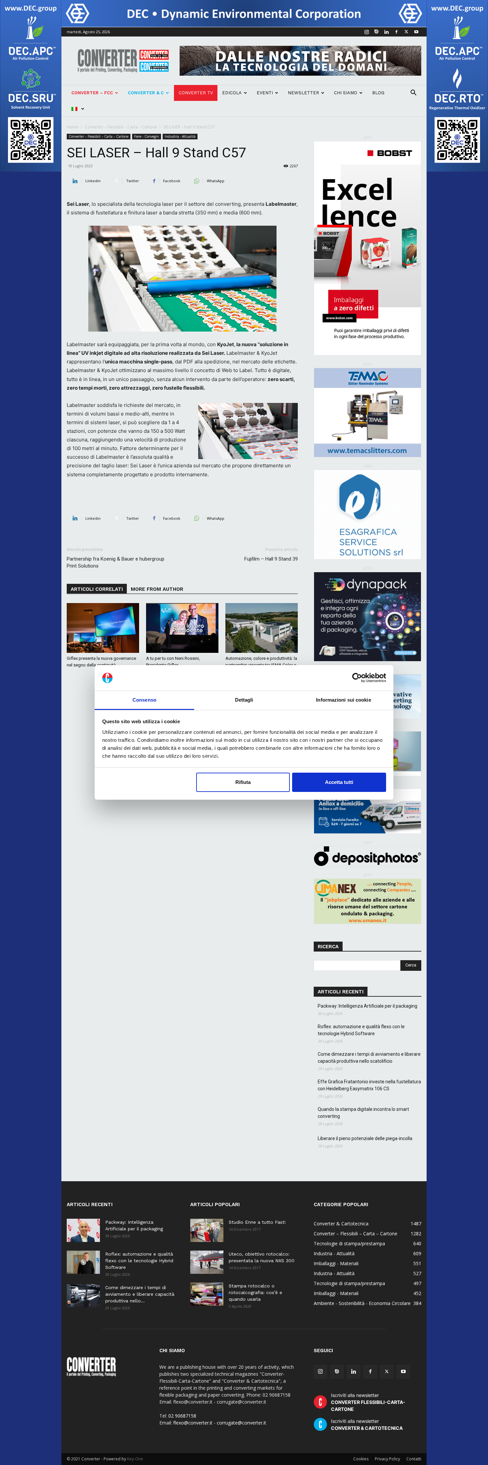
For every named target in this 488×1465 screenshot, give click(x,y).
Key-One (135, 1459)
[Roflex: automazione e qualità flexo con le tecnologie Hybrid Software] (83, 1262)
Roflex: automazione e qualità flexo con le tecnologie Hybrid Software (361, 1030)
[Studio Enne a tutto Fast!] (206, 1230)
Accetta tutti (339, 782)
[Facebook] (396, 32)
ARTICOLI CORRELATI (97, 589)
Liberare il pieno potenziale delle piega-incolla (365, 1138)
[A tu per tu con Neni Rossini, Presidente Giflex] (182, 628)
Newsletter (303, 92)
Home (72, 127)
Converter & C (146, 92)
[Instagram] (366, 32)
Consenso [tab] (144, 700)
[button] (413, 93)
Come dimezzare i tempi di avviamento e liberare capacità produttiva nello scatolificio (369, 1057)
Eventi (265, 92)
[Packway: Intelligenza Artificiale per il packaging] (83, 1230)
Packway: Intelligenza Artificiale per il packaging (367, 1006)
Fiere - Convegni (146, 136)
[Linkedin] (386, 32)
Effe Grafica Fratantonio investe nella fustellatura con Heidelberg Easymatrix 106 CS (369, 1085)
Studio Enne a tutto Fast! (257, 1222)
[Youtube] (416, 32)
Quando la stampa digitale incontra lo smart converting (363, 1113)
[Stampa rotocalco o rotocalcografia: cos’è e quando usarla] (206, 1294)
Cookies (360, 1459)
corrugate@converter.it (241, 1423)
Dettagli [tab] (244, 700)
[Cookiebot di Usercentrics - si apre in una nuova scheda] (357, 678)
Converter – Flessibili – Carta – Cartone (121, 127)
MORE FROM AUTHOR (157, 589)
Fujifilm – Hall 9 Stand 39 (271, 559)
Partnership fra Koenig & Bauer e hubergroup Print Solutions (115, 562)
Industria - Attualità (180, 136)
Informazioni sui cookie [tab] (343, 700)
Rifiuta (243, 782)
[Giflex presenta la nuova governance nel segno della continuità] (103, 628)
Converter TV (196, 92)
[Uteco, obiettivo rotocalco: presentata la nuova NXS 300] (206, 1262)
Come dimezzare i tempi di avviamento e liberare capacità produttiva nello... (139, 1294)
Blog (378, 92)
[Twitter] (406, 32)
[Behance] (376, 32)
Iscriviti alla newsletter (368, 1402)
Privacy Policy (387, 1459)
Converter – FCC (92, 92)
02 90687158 (182, 1416)
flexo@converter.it (192, 1423)
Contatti (413, 1459)
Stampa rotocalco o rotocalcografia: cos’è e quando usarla (255, 1292)
